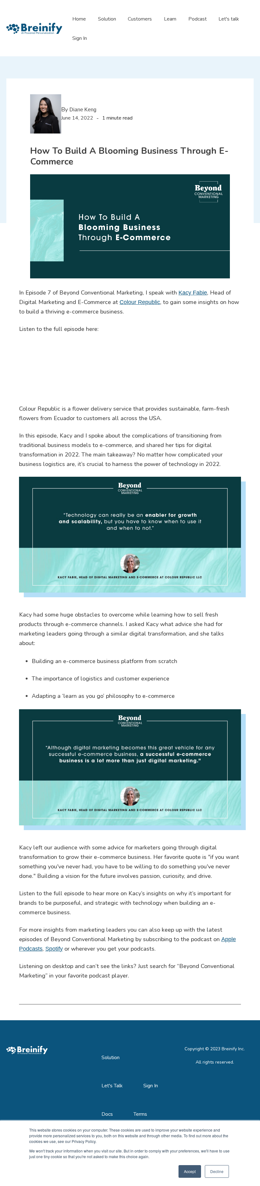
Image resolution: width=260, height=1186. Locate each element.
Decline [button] (217, 1171)
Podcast (197, 19)
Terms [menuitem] (140, 1114)
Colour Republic (140, 302)
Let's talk (228, 19)
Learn (170, 19)
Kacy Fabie (193, 292)
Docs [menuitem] (107, 1114)
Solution (107, 19)
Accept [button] (190, 1171)
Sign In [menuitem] (150, 1085)
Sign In (79, 38)
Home (79, 19)
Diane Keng (82, 109)
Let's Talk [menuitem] (112, 1085)
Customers (140, 19)
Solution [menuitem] (110, 1057)
